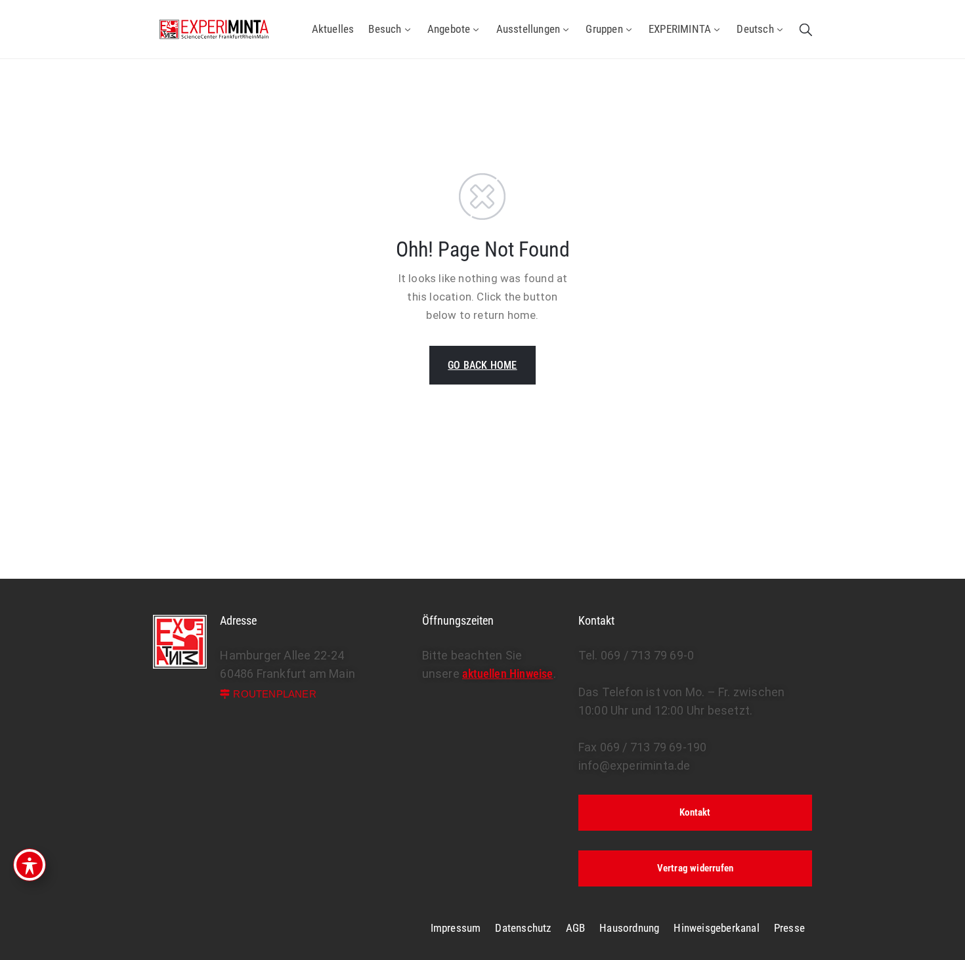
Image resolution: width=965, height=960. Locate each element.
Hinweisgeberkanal (716, 927)
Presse (789, 927)
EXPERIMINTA (680, 28)
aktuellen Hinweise (507, 673)
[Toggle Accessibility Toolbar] (29, 865)
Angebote (449, 28)
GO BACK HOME (482, 365)
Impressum (456, 927)
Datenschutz (523, 927)
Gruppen (604, 28)
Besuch (384, 28)
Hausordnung (629, 927)
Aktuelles (333, 28)
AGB (576, 927)
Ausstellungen (528, 28)
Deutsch (755, 28)
